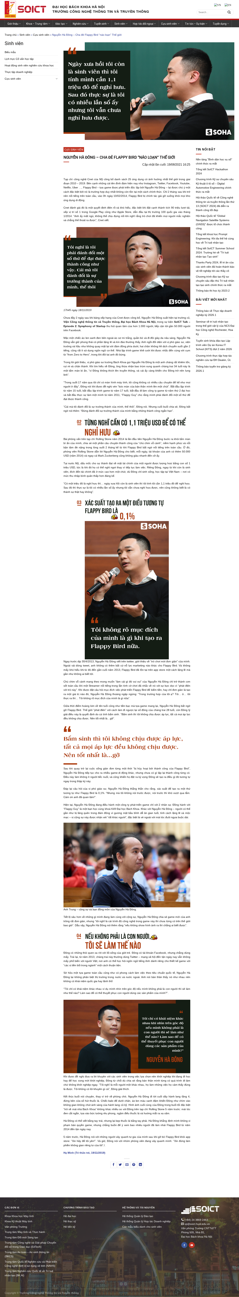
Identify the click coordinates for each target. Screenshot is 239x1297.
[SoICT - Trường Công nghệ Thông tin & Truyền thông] (26, 9)
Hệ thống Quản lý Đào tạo (137, 1216)
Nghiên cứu (79, 23)
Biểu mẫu (10, 52)
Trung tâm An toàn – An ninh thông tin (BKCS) (27, 1254)
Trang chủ (11, 34)
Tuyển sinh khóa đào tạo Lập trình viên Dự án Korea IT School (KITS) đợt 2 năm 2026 (214, 345)
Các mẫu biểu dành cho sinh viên (142, 1226)
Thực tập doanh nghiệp (18, 71)
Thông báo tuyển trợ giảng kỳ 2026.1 (213, 368)
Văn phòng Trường (16, 1226)
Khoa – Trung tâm (37, 23)
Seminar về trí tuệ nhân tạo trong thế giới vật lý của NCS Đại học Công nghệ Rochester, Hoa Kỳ (215, 328)
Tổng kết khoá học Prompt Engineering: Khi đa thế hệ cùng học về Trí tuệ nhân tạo (215, 238)
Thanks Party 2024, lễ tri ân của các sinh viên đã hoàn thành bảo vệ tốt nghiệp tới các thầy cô (215, 266)
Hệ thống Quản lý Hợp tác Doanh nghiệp (146, 1221)
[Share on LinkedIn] (140, 1165)
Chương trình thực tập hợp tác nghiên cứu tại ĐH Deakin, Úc (214, 357)
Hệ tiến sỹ (69, 1226)
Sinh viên (119, 23)
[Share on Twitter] (120, 1165)
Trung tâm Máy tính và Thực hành (25, 1231)
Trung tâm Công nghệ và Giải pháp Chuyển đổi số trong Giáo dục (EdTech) (30, 1244)
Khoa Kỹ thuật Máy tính (18, 1221)
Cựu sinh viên (169, 23)
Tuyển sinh (100, 23)
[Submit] (229, 12)
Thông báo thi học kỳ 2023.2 (213, 290)
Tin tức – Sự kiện (195, 23)
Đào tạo (60, 23)
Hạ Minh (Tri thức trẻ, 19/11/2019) (84, 1152)
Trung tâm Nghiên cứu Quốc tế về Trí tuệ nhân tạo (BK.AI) (29, 1273)
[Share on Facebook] (113, 1165)
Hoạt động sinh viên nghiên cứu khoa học (29, 65)
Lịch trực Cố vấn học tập (19, 58)
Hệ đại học (69, 1216)
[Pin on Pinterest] (134, 1165)
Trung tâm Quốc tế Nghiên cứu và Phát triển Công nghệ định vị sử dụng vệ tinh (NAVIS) (31, 1263)
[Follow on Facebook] (184, 1245)
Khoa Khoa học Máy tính (19, 1216)
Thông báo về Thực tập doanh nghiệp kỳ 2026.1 (214, 312)
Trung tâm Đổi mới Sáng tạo (21, 1237)
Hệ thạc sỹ (69, 1221)
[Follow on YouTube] (192, 1245)
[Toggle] (56, 79)
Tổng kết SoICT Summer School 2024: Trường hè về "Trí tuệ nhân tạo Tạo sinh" (215, 252)
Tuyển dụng (219, 23)
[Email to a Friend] (127, 1165)
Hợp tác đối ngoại (143, 23)
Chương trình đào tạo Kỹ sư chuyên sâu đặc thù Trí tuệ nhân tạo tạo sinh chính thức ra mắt (215, 280)
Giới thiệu (12, 23)
